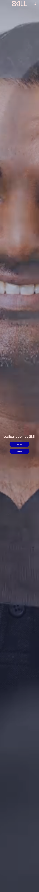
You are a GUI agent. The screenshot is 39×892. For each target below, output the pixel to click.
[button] (35, 3)
